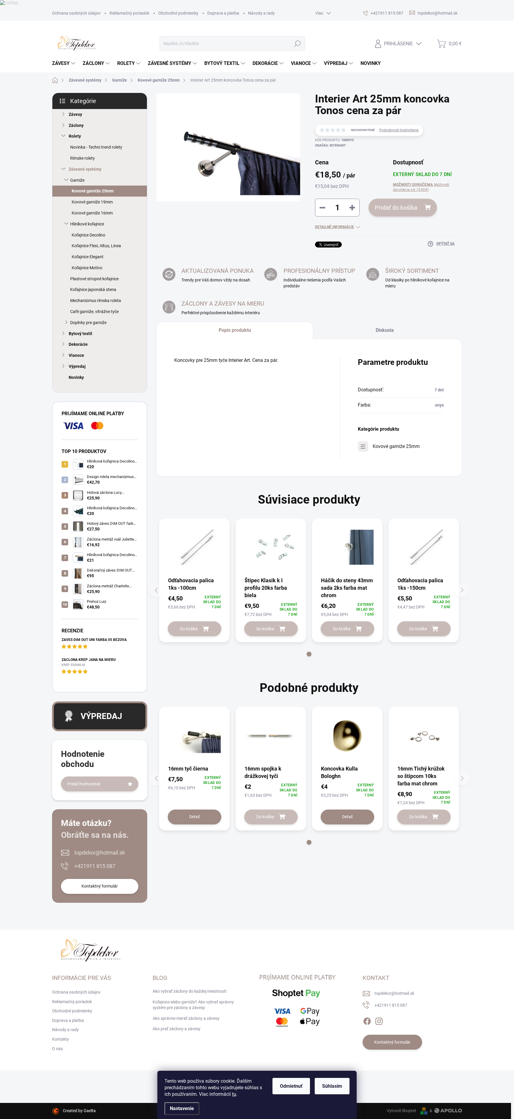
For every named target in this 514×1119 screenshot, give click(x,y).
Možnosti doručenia (421, 187)
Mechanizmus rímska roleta (95, 300)
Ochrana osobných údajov (76, 13)
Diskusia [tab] (385, 330)
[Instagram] (378, 1020)
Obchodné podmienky (178, 13)
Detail (194, 816)
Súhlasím (332, 1086)
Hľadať (297, 43)
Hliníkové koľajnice (87, 224)
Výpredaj (77, 366)
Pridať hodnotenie (83, 784)
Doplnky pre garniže (88, 322)
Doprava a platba (223, 13)
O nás (57, 1048)
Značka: (330, 145)
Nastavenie (182, 1108)
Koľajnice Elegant (88, 256)
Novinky (76, 377)
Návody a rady (261, 13)
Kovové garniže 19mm (92, 202)
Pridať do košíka (396, 207)
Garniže (77, 180)
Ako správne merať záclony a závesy (186, 1018)
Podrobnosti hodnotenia (399, 130)
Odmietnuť (291, 1086)
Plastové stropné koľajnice (94, 278)
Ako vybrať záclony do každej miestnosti (189, 991)
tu (234, 1094)
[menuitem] (64, 63)
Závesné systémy (85, 169)
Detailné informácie (334, 227)
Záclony (76, 125)
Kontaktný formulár (100, 886)
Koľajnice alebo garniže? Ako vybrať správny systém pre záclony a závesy (193, 1005)
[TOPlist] (9, 2)
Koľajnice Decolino (88, 235)
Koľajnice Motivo (87, 267)
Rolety (75, 136)
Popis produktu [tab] (235, 330)
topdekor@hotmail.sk (99, 852)
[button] (309, 654)
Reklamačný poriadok (129, 13)
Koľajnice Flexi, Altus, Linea (96, 245)
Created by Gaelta (79, 1110)
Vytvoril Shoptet (401, 1110)
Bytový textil (80, 333)
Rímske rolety (82, 158)
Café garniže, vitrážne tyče (94, 311)
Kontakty (60, 1039)
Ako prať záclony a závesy (176, 1028)
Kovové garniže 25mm (93, 191)
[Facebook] (367, 1020)
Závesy (75, 114)
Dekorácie (78, 344)
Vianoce (76, 355)
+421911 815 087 (94, 866)
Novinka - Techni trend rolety (96, 147)
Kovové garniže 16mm (92, 213)
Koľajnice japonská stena (93, 289)
